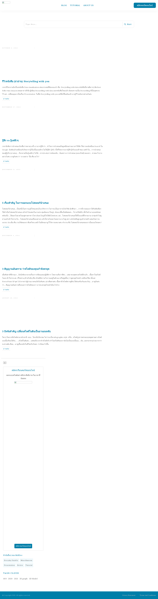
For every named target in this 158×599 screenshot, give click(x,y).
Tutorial (29, 565)
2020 (10, 578)
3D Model (33, 578)
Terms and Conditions (148, 595)
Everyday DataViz (11, 560)
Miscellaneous (26, 560)
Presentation (9, 565)
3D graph (24, 578)
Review (20, 565)
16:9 (5, 578)
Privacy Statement (128, 595)
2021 (16, 578)
